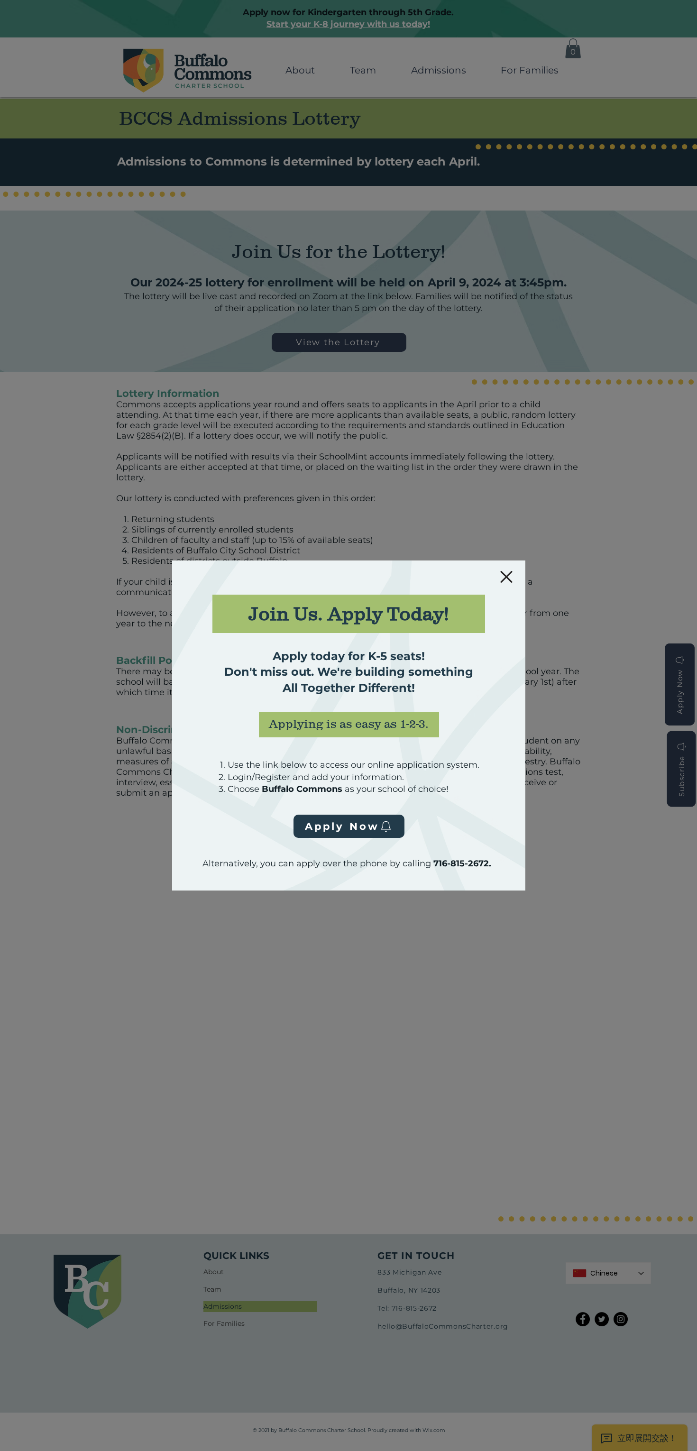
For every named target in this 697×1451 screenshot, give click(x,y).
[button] (506, 577)
